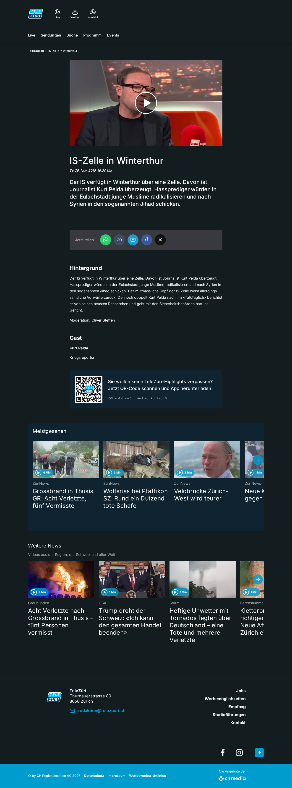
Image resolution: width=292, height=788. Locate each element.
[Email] (133, 239)
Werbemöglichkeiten (225, 698)
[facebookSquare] (222, 752)
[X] (160, 239)
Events (113, 35)
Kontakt (238, 722)
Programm (92, 35)
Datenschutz (94, 776)
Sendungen (51, 35)
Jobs (241, 690)
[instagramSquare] (239, 752)
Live (31, 35)
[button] (119, 239)
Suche (72, 35)
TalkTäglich (36, 50)
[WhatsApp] (105, 239)
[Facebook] (146, 239)
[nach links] (34, 460)
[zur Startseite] (35, 13)
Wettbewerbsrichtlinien (147, 776)
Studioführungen (229, 714)
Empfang (237, 706)
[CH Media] (232, 777)
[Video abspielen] (146, 103)
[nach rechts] (258, 460)
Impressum (116, 776)
